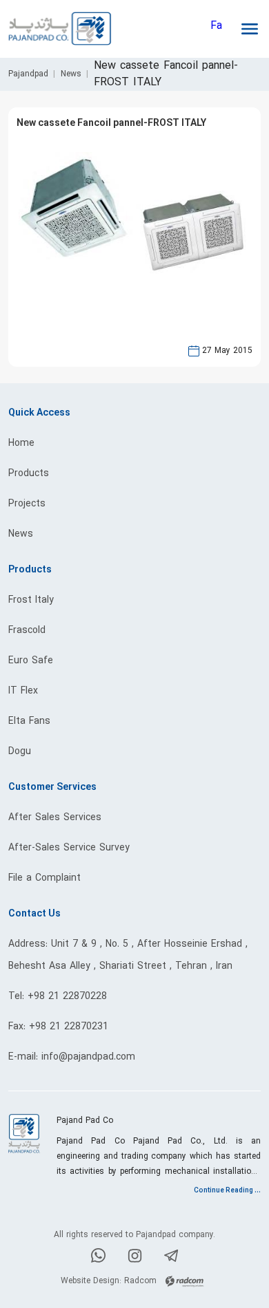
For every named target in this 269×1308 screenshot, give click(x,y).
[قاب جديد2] (193, 271)
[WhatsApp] (98, 1258)
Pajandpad (28, 74)
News (71, 74)
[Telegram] (171, 1258)
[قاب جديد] (76, 257)
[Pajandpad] (71, 29)
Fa (216, 26)
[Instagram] (135, 1258)
